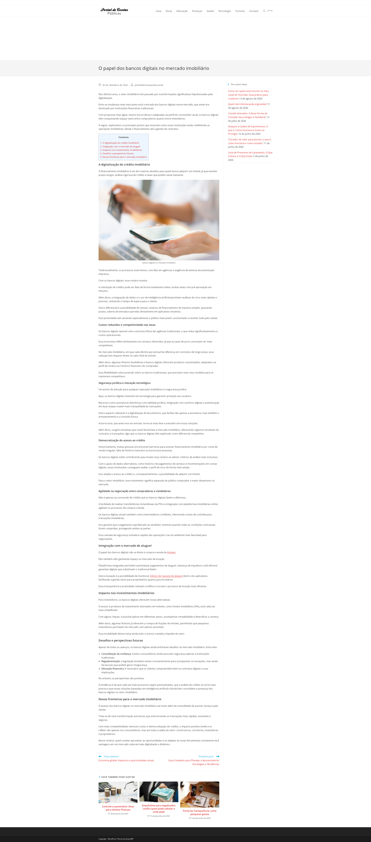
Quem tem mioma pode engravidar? (248, 104)
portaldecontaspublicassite (149, 85)
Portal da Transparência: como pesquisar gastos (200, 812)
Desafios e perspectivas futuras (117, 153)
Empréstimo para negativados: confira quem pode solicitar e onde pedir (159, 809)
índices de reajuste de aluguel (166, 576)
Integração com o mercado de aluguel (120, 146)
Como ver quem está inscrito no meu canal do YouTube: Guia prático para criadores (248, 94)
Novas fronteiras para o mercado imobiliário (123, 156)
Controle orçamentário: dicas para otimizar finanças (118, 808)
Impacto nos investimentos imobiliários (121, 149)
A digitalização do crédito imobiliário (119, 142)
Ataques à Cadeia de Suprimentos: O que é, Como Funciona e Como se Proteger (248, 130)
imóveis (171, 552)
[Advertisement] (185, 38)
